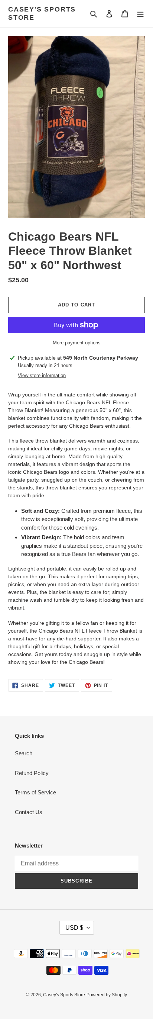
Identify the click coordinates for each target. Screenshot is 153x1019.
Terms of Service (35, 792)
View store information (42, 375)
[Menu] (140, 14)
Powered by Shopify (107, 994)
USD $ (74, 928)
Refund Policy (32, 773)
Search (23, 753)
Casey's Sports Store (42, 13)
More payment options (77, 342)
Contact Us (28, 812)
